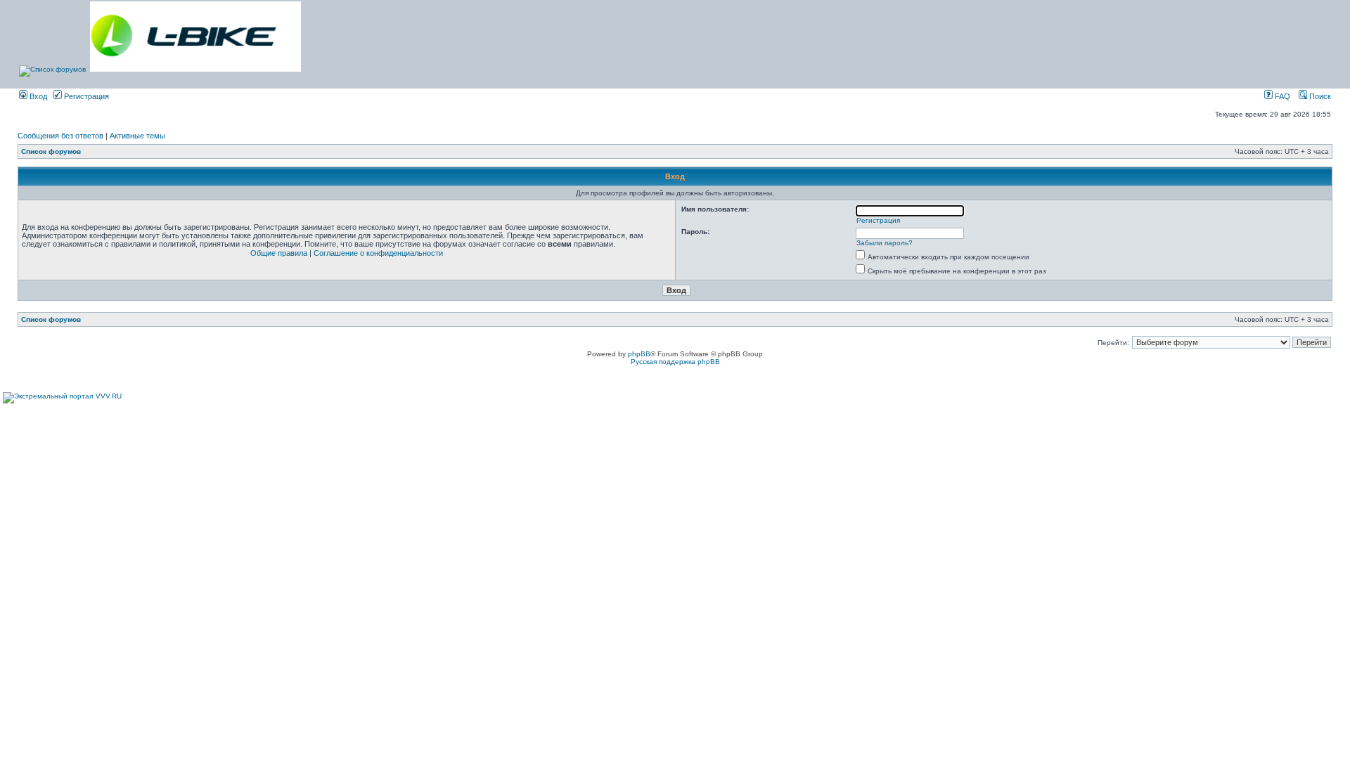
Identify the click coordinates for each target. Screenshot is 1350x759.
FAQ (1281, 96)
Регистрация (85, 96)
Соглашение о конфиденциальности (378, 253)
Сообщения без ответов (60, 135)
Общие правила (278, 253)
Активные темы (137, 135)
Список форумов (51, 151)
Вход (37, 96)
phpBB (639, 354)
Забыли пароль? (884, 243)
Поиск (1319, 96)
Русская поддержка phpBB (675, 361)
